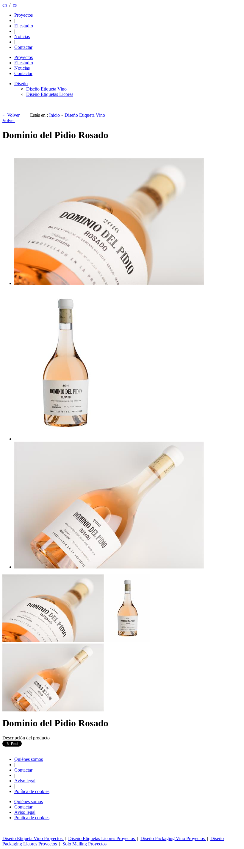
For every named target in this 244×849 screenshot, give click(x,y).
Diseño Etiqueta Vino (46, 88)
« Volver (11, 115)
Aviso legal (24, 780)
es (15, 4)
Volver (8, 120)
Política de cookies (31, 791)
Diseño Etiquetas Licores (49, 94)
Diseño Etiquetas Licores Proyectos (102, 838)
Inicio (54, 115)
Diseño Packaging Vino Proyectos (173, 838)
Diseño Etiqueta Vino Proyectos (33, 838)
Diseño (21, 83)
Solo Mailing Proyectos (84, 843)
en (4, 4)
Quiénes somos (28, 759)
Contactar (23, 769)
